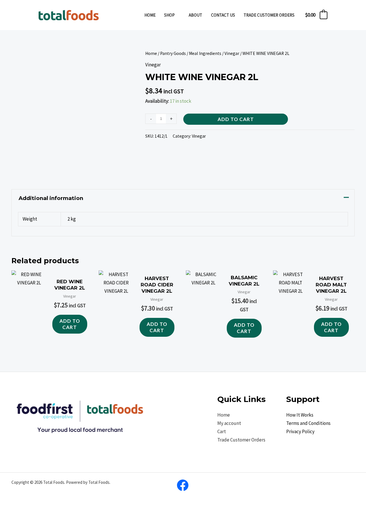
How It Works (299, 415)
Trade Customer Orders (241, 440)
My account (229, 423)
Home (151, 53)
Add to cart (236, 119)
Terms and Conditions (308, 423)
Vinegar (231, 53)
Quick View (29, 334)
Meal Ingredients (205, 53)
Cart (221, 431)
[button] (177, 15)
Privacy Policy (300, 431)
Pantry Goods (173, 53)
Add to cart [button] (69, 324)
